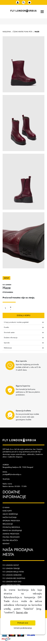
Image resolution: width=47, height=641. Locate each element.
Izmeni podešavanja (23, 628)
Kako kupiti (7, 511)
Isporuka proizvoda (11, 520)
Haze (37, 31)
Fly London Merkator (12, 575)
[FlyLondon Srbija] (23, 11)
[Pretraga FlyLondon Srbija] (23, 2)
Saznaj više (22, 612)
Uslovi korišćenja (10, 514)
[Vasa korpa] (29, 2)
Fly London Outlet (11, 565)
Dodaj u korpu (23, 315)
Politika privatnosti (11, 537)
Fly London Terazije (11, 568)
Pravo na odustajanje (12, 530)
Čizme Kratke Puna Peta (22, 31)
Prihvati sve (22, 623)
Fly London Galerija (11, 585)
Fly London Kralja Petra (13, 571)
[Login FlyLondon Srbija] (17, 2)
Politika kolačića (10, 540)
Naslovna (7, 31)
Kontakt (6, 543)
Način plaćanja (10, 517)
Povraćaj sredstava (11, 527)
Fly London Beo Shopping (14, 578)
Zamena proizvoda (11, 534)
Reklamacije (8, 524)
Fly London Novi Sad (12, 581)
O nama (6, 507)
